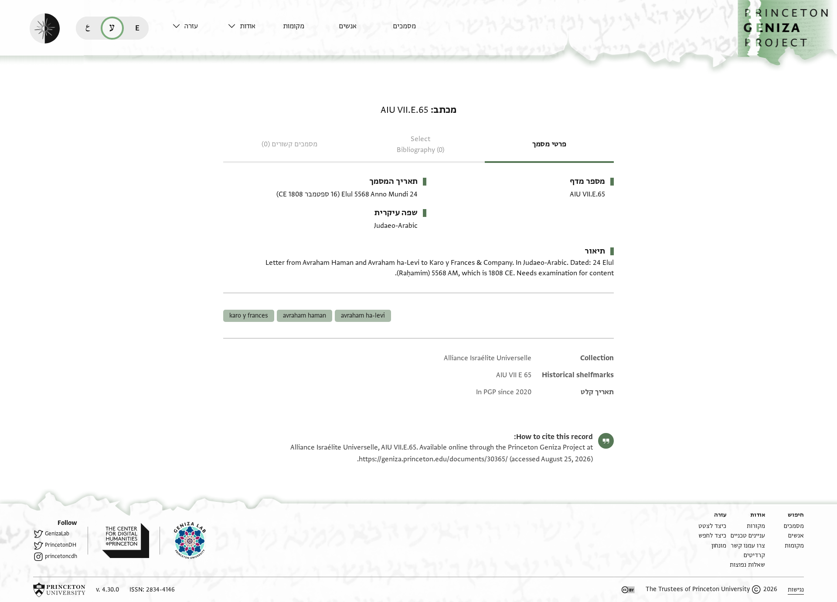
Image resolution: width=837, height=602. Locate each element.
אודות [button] (247, 26)
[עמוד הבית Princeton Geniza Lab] (183, 540)
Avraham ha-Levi (363, 315)
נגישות (796, 589)
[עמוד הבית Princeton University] (59, 589)
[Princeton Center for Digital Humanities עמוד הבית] (118, 540)
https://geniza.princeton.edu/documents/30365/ (433, 459)
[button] (787, 33)
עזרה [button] (191, 26)
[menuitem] (418, 30)
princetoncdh (61, 556)
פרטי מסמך (549, 144)
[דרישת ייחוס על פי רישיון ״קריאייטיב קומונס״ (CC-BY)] (628, 589)
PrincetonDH (60, 544)
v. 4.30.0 (107, 589)
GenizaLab (57, 533)
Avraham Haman (304, 315)
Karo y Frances (248, 315)
